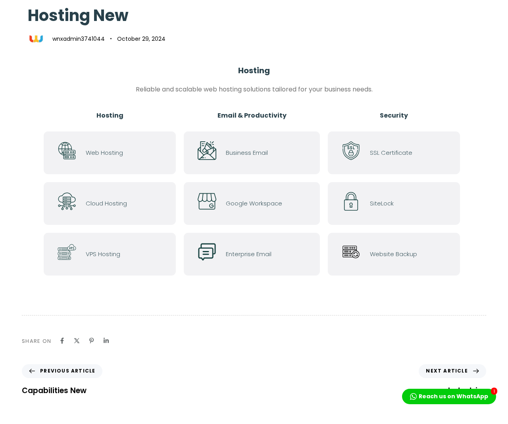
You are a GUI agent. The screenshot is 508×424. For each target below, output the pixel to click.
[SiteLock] (398, 203)
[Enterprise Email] (256, 254)
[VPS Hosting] (114, 254)
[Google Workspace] (256, 203)
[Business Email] (256, 152)
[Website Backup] (398, 254)
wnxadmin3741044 (78, 39)
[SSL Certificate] (398, 152)
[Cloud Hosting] (114, 203)
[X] (77, 341)
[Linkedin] (106, 341)
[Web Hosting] (114, 152)
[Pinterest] (91, 341)
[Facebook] (62, 341)
